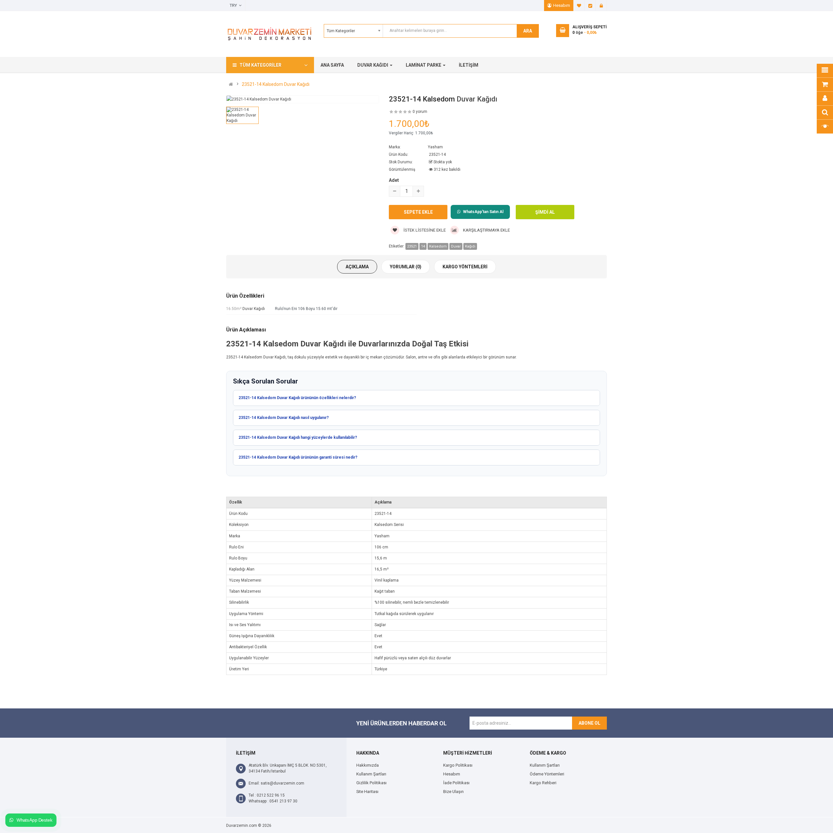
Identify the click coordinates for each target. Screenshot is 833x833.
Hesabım (561, 5)
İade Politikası (456, 782)
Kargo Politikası (457, 765)
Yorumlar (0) (405, 266)
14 (423, 246)
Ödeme (590, 5)
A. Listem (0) (579, 5)
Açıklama (357, 266)
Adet (394, 180)
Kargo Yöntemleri (465, 266)
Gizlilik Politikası (371, 782)
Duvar (456, 246)
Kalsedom (438, 246)
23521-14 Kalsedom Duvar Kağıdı (275, 84)
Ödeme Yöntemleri (547, 774)
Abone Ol (589, 723)
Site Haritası (367, 791)
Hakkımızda (367, 765)
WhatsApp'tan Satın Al (483, 211)
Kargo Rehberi (543, 782)
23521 (412, 246)
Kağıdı (470, 246)
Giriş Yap (601, 5)
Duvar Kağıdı (477, 99)
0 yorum (420, 111)
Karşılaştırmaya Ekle (486, 230)
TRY (234, 5)
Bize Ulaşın (453, 791)
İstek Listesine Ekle (424, 230)
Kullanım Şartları (371, 774)
